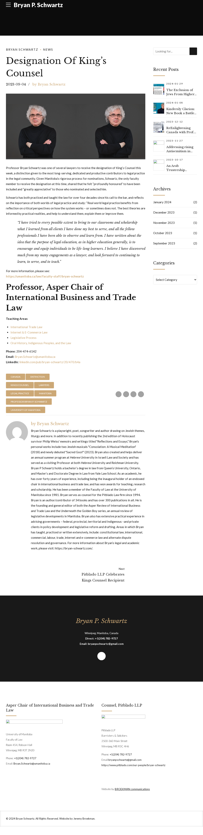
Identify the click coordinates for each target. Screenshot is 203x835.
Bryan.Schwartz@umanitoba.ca (35, 356)
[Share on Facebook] (119, 394)
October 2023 (162, 233)
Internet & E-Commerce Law (29, 332)
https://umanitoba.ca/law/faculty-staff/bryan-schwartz (45, 276)
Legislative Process (23, 337)
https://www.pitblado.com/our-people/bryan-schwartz (133, 765)
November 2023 (164, 222)
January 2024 (162, 202)
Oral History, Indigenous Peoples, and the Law (41, 343)
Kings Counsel (20, 385)
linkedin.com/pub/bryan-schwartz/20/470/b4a (49, 362)
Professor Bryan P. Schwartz (29, 401)
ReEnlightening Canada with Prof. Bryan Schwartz (180, 132)
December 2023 (163, 212)
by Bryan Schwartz (49, 84)
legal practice (20, 393)
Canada (15, 376)
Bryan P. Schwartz (38, 4)
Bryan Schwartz (22, 49)
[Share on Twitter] (126, 394)
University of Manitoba (25, 409)
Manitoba (45, 393)
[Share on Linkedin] (141, 394)
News (48, 49)
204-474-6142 (26, 351)
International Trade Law (26, 327)
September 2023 (164, 243)
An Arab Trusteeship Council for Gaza (179, 170)
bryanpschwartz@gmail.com (106, 643)
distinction (37, 376)
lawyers (44, 385)
